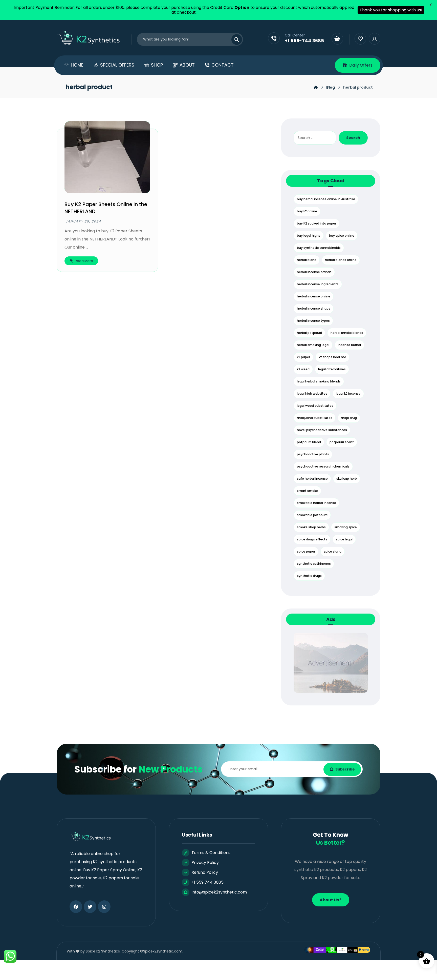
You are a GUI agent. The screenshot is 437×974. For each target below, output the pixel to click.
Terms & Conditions (210, 853)
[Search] (233, 39)
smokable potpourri (312, 515)
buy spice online (341, 235)
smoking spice (345, 527)
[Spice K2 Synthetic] (91, 38)
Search (353, 137)
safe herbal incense (312, 478)
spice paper (306, 551)
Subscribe (345, 769)
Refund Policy (204, 872)
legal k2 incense (348, 393)
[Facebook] (76, 906)
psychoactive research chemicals (323, 466)
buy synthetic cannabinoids (319, 248)
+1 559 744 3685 (207, 882)
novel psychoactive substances (322, 430)
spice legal (344, 539)
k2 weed (303, 369)
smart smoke (307, 491)
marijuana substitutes (314, 418)
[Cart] (337, 39)
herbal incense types (313, 320)
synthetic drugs (309, 576)
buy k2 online (307, 211)
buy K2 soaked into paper (316, 223)
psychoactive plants (313, 454)
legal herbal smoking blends (319, 381)
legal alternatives (332, 369)
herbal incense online (313, 296)
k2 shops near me (332, 357)
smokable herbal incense (316, 503)
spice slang (332, 551)
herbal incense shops (313, 308)
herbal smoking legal (313, 345)
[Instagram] (104, 906)
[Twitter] (90, 906)
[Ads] (330, 663)
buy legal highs (308, 235)
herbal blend (306, 260)
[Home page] (316, 87)
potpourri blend (309, 442)
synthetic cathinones (314, 563)
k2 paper (303, 357)
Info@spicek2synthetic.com (219, 892)
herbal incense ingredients (318, 284)
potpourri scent (342, 442)
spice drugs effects (312, 539)
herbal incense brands (314, 272)
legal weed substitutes (315, 405)
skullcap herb (346, 478)
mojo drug (349, 418)
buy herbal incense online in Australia (326, 199)
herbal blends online (341, 260)
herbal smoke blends (347, 333)
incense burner (349, 345)
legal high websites (312, 393)
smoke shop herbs (311, 527)
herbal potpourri (309, 333)
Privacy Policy (205, 862)
